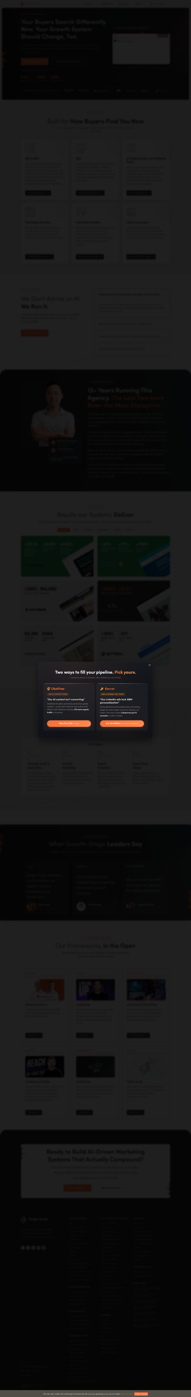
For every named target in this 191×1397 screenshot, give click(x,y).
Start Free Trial (69, 723)
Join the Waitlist (122, 723)
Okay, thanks (141, 1394)
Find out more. (127, 1394)
